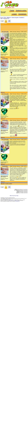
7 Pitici (6, 197)
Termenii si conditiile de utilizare (15, 200)
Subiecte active (21, 10)
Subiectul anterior (23, 27)
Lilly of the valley (5, 31)
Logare (14, 14)
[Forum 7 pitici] (9, 7)
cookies (10, 199)
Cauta (12, 10)
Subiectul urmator (23, 29)
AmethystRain (5, 58)
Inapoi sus (3, 57)
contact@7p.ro (17, 201)
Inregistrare (22, 14)
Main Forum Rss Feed (14, 195)
